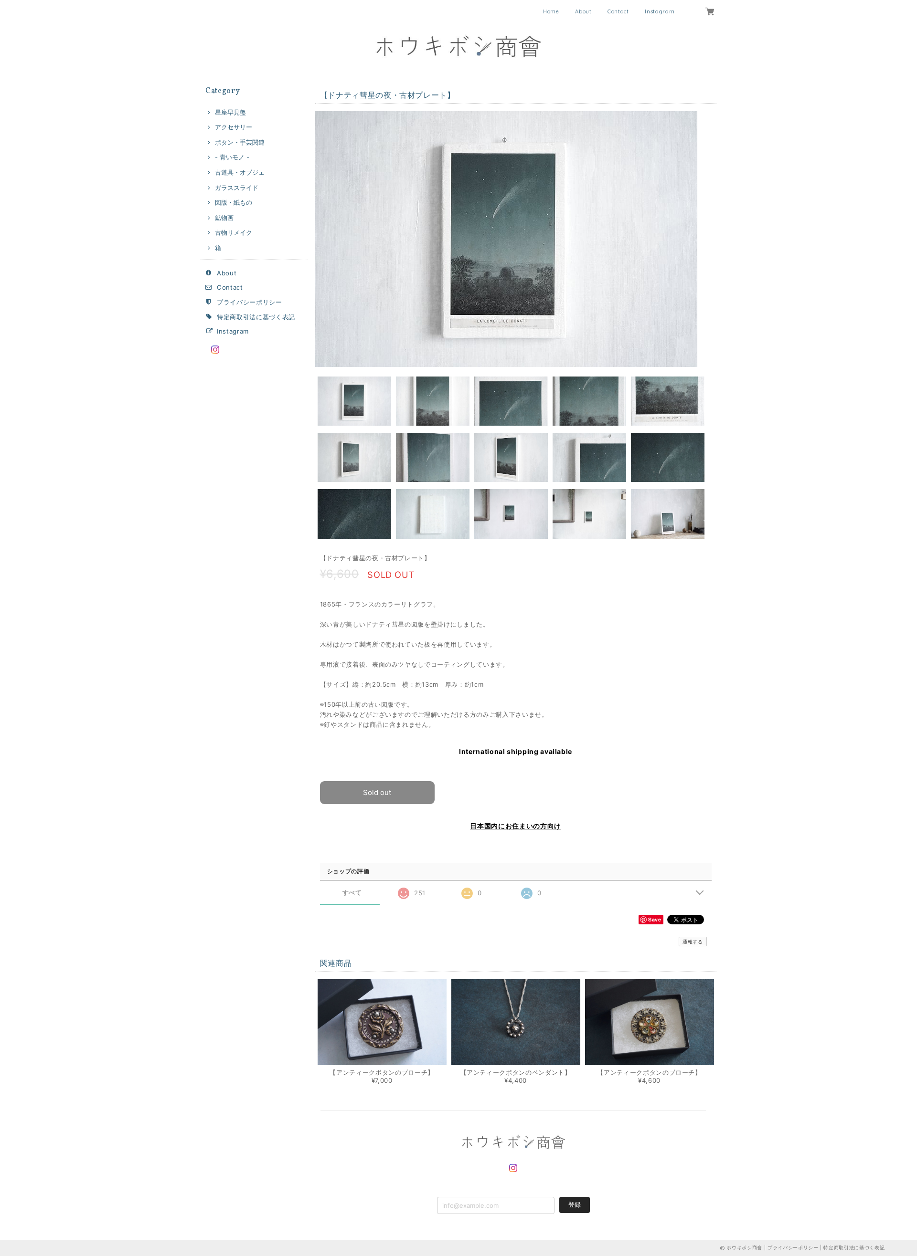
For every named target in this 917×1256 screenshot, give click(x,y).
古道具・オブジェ (240, 172)
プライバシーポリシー (249, 302)
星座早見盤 (230, 112)
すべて (352, 893)
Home (551, 11)
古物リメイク (233, 232)
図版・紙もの (233, 202)
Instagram (659, 11)
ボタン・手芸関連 (240, 142)
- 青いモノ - (232, 157)
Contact (618, 11)
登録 (574, 1204)
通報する (692, 941)
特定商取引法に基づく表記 (256, 317)
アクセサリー (233, 127)
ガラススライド (236, 187)
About (583, 11)
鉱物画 (224, 217)
